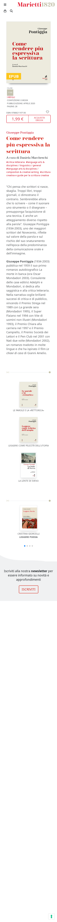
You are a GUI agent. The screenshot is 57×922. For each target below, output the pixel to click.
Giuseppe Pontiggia (20, 132)
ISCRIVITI (28, 589)
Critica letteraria (16, 162)
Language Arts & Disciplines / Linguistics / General (25, 164)
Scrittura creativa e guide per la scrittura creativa (28, 173)
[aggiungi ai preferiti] (47, 112)
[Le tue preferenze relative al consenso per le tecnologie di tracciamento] (51, 916)
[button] (24, 546)
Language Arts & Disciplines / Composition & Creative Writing (22, 170)
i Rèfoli (11, 93)
